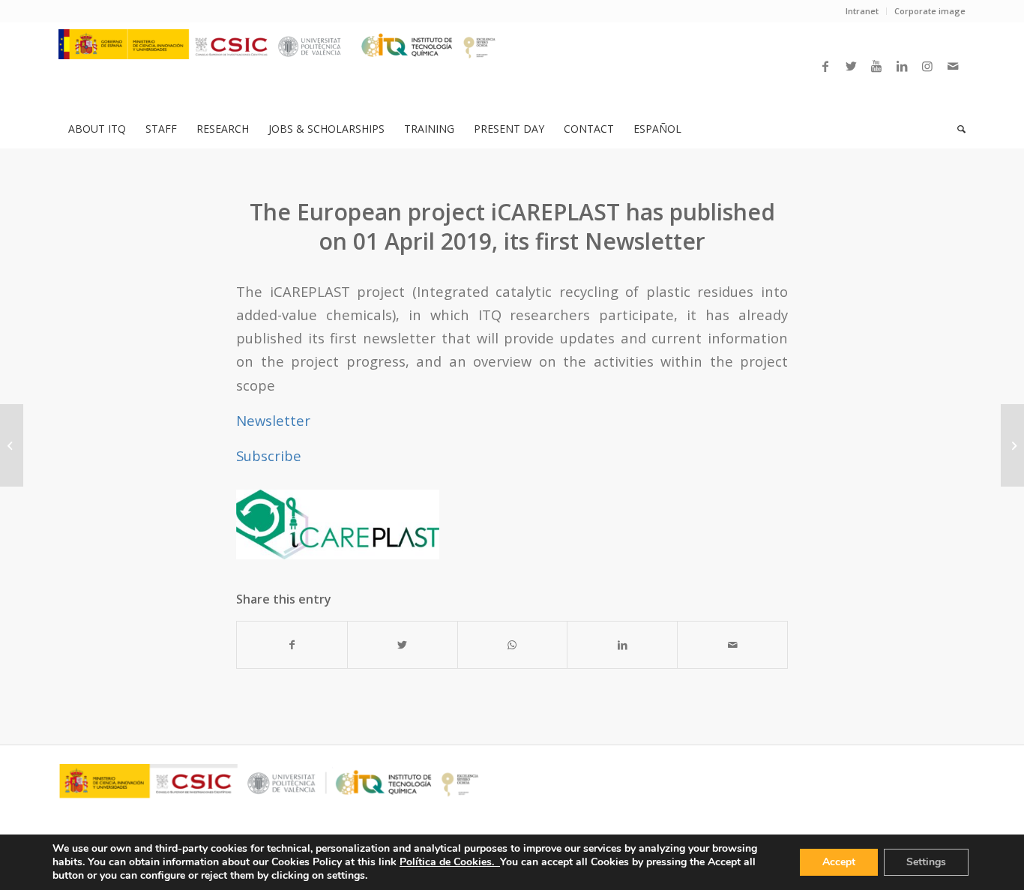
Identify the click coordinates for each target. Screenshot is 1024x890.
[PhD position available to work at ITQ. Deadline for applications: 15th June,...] (11, 445)
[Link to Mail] (953, 66)
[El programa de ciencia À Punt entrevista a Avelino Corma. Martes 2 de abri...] (1012, 445)
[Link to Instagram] (927, 66)
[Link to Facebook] (825, 66)
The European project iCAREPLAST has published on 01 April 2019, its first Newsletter (512, 226)
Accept (838, 862)
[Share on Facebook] (292, 645)
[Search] (957, 129)
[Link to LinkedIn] (902, 66)
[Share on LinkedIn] (622, 645)
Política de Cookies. (450, 862)
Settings (926, 862)
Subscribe (268, 455)
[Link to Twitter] (851, 66)
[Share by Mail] (732, 645)
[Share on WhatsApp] (512, 645)
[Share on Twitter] (402, 645)
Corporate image (930, 10)
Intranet (862, 10)
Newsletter (273, 420)
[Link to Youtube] (876, 66)
